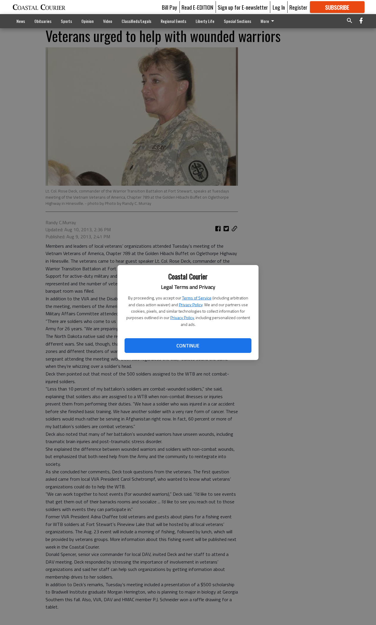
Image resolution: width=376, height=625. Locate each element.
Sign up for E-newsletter (243, 7)
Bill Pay (169, 7)
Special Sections (237, 21)
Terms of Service (197, 298)
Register (298, 7)
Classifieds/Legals (136, 21)
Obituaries (42, 21)
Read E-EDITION (197, 7)
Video (107, 21)
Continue (188, 345)
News (20, 21)
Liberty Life (205, 21)
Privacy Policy (190, 304)
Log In (279, 7)
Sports (66, 21)
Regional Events (173, 21)
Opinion (87, 21)
